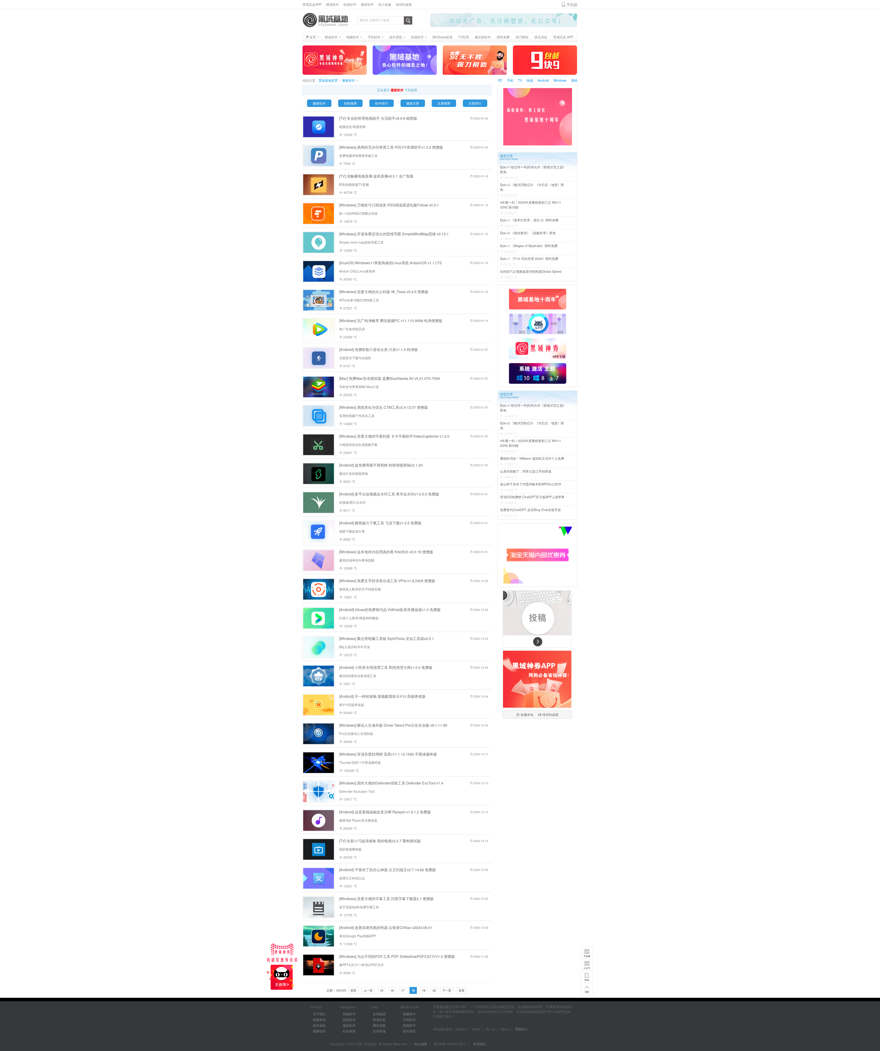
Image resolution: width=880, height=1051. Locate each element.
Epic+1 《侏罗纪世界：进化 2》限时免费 (529, 220)
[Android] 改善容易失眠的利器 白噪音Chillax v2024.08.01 (385, 927)
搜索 (408, 20)
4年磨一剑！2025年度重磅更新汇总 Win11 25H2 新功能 (530, 204)
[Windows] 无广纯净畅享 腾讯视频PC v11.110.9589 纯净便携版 (390, 320)
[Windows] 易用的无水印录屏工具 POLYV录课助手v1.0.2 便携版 (391, 147)
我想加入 (521, 1029)
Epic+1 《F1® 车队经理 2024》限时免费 (529, 258)
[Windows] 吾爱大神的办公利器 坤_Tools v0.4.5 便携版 (383, 291)
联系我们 (479, 1044)
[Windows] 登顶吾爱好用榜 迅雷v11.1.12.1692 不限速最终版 (388, 754)
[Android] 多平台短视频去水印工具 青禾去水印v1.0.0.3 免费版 (389, 494)
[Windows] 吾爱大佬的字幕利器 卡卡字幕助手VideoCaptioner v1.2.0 (394, 436)
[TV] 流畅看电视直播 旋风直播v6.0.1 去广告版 (376, 176)
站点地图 (420, 1044)
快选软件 (350, 4)
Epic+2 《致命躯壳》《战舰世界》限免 (528, 233)
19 (423, 990)
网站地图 (379, 1025)
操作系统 (409, 1031)
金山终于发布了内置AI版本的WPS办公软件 (530, 484)
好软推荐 (350, 103)
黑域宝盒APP (312, 4)
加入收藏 (384, 4)
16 (392, 990)
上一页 (368, 990)
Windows (559, 80)
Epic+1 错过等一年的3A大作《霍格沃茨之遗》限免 (533, 169)
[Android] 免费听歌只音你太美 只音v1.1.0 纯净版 (378, 349)
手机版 (586, 968)
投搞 (587, 991)
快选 (530, 80)
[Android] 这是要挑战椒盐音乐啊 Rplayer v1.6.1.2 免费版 (385, 812)
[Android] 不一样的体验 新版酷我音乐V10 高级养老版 (382, 696)
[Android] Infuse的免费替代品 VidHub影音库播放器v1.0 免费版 (390, 609)
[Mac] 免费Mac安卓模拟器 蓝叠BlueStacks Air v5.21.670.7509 (389, 378)
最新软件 (367, 4)
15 (381, 990)
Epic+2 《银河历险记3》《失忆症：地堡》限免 (532, 187)
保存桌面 (319, 1025)
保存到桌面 (404, 4)
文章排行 (475, 103)
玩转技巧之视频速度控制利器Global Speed (530, 271)
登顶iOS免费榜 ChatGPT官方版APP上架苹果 (532, 497)
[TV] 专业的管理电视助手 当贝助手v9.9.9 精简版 (378, 118)
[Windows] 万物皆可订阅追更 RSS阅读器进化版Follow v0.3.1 (389, 205)
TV (520, 80)
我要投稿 (319, 1031)
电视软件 (409, 1025)
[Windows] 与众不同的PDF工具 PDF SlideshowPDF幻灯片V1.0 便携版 (397, 956)
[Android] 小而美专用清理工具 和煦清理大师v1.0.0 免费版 (385, 667)
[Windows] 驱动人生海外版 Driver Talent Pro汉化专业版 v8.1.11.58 (393, 725)
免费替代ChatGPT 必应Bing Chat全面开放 (530, 509)
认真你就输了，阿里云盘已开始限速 (525, 471)
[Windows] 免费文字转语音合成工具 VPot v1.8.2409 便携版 (387, 580)
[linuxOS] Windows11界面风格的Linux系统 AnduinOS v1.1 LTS (390, 262)
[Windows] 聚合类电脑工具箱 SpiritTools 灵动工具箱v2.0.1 (386, 638)
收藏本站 (527, 714)
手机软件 (409, 1019)
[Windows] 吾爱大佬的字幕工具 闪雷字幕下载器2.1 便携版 (386, 898)
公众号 (586, 979)
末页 (462, 990)
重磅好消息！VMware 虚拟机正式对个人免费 (532, 458)
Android (543, 80)
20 (434, 990)
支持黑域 (379, 1031)
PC (500, 80)
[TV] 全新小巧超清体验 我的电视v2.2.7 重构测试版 (380, 840)
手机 (510, 80)
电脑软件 (409, 1014)
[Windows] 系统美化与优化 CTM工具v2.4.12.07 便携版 (383, 407)
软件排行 (381, 103)
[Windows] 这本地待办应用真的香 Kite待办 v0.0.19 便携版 (386, 551)
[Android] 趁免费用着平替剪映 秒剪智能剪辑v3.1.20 (381, 465)
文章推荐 (443, 103)
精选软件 (332, 4)
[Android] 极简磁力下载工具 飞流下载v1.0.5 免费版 (380, 523)
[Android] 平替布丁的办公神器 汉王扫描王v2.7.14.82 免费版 (387, 869)
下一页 (446, 990)
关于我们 (319, 1014)
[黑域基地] (325, 20)
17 (402, 990)
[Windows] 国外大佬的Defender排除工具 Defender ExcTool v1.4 (391, 783)
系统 (574, 80)
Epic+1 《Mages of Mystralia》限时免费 (529, 245)
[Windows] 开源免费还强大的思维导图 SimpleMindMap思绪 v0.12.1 (394, 233)
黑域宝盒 (379, 1019)
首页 (353, 990)
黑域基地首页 (328, 80)
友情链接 (379, 1014)
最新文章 (412, 103)
